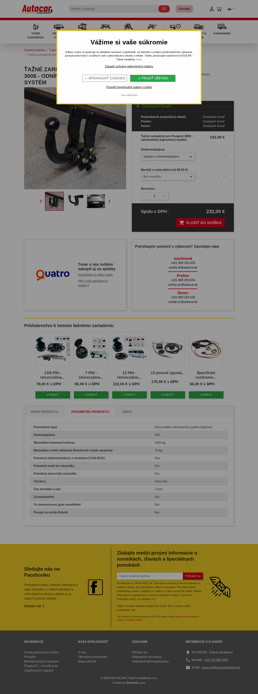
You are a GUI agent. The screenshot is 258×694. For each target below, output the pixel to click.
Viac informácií (129, 95)
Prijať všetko (153, 78)
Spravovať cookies (104, 78)
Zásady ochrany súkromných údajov (129, 66)
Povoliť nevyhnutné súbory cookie (129, 87)
